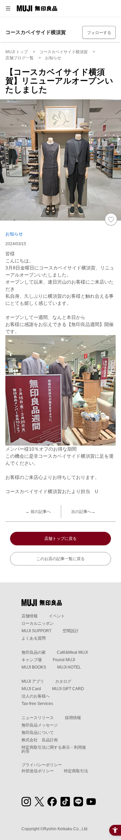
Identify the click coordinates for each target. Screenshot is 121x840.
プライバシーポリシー (42, 765)
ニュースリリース (38, 717)
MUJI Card (31, 688)
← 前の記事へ (38, 511)
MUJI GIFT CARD (68, 688)
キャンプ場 (32, 659)
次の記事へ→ (83, 511)
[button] (8, 8)
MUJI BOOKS (34, 667)
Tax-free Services (37, 703)
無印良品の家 (34, 652)
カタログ (63, 681)
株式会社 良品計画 (40, 740)
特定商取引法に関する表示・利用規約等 (54, 749)
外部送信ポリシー (38, 771)
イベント (57, 616)
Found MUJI (64, 659)
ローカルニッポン (38, 623)
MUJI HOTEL (69, 667)
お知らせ (14, 233)
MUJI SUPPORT (36, 630)
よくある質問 (34, 638)
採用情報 (73, 717)
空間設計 (71, 630)
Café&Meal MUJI (72, 652)
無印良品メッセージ (40, 725)
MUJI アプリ (33, 681)
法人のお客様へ (36, 696)
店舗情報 (30, 616)
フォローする (99, 32)
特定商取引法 (76, 771)
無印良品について (38, 732)
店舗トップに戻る (60, 538)
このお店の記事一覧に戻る (60, 558)
